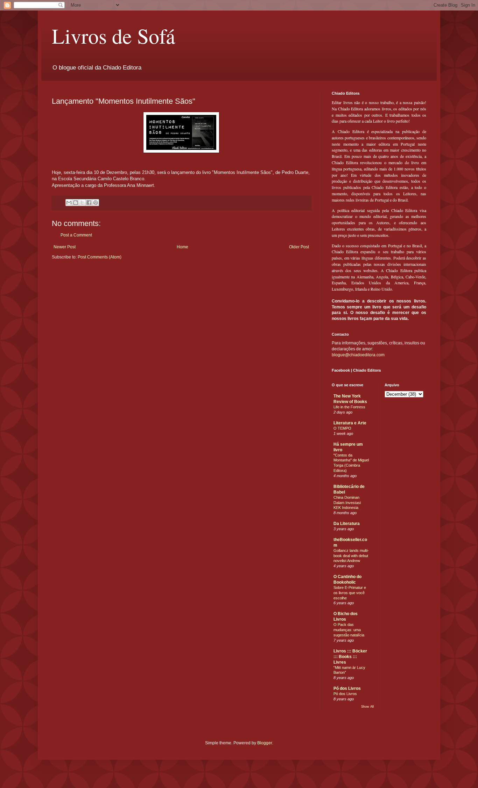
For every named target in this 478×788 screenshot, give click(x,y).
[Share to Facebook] (88, 202)
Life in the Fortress (349, 407)
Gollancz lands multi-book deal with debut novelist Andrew (351, 555)
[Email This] (68, 202)
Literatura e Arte (349, 423)
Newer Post (65, 247)
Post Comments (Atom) (99, 257)
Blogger (264, 742)
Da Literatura (346, 523)
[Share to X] (82, 202)
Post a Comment (76, 235)
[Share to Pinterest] (95, 202)
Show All (367, 706)
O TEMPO (342, 428)
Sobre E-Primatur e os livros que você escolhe (349, 592)
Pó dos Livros (347, 688)
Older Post (299, 247)
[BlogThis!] (75, 202)
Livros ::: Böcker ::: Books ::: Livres (350, 657)
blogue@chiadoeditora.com (358, 354)
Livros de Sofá (113, 36)
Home (182, 247)
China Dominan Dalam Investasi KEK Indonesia (347, 502)
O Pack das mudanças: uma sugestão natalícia (348, 629)
